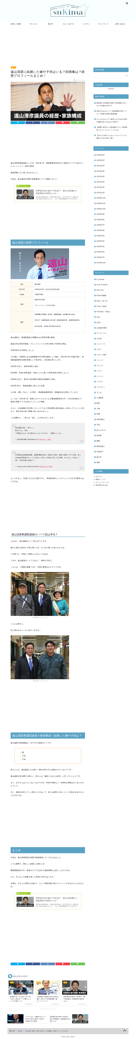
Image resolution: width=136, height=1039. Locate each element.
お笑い (99, 322)
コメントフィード (102, 482)
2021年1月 (100, 193)
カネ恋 (99, 338)
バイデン (86, 24)
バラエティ (100, 387)
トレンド (99, 360)
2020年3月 (100, 246)
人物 (98, 408)
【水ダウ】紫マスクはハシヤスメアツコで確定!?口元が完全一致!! (111, 137)
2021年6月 (100, 166)
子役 (98, 425)
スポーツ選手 (101, 355)
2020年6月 (100, 230)
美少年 (50, 24)
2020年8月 (100, 219)
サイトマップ (103, 24)
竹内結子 (99, 451)
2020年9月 (100, 214)
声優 (98, 414)
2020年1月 (100, 257)
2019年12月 (101, 263)
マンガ (99, 392)
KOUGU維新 (101, 295)
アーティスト (101, 333)
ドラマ (99, 371)
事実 (98, 403)
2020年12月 (101, 198)
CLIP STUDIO (102, 285)
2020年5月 (100, 236)
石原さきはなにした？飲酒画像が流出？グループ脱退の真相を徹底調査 (111, 112)
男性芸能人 (100, 446)
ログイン (99, 476)
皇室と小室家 (16, 24)
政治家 (13, 67)
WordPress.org (102, 485)
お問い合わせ (120, 24)
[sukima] (68, 20)
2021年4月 (100, 176)
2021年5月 (100, 171)
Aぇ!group (100, 279)
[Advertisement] (48, 45)
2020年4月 (100, 241)
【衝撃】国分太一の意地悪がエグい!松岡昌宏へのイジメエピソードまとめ (111, 128)
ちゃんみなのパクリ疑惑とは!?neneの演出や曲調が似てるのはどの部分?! (111, 120)
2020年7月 (100, 225)
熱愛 (98, 441)
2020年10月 (101, 209)
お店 (98, 317)
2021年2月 (100, 187)
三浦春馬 (99, 398)
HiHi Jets (33, 24)
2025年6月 (100, 155)
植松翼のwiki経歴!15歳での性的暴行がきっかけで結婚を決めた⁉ (111, 104)
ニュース (99, 376)
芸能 (98, 462)
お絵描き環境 (101, 328)
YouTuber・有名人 (103, 312)
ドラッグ (99, 365)
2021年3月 (100, 182)
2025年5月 (100, 160)
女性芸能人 (100, 419)
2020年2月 (100, 252)
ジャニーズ (100, 344)
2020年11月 (100, 203)
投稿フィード (101, 479)
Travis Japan (101, 306)
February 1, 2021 (44, 439)
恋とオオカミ (101, 430)
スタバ (99, 349)
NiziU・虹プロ (68, 24)
